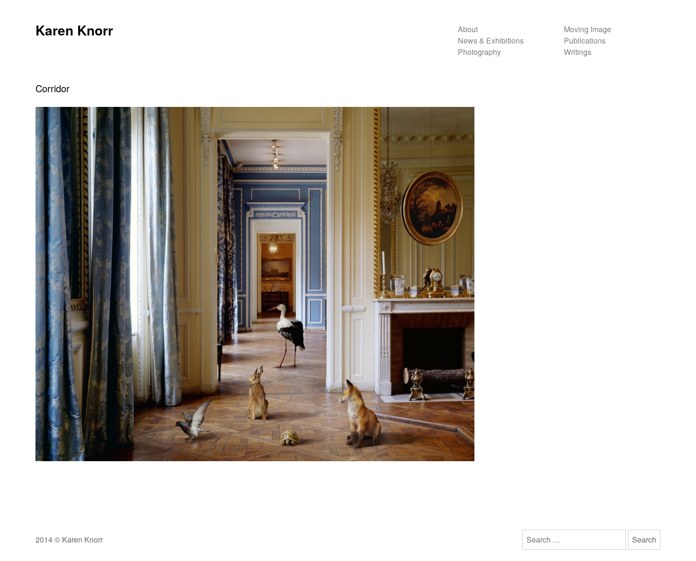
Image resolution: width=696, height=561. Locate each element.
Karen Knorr (74, 30)
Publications (585, 40)
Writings (577, 51)
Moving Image (587, 29)
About (468, 29)
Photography (479, 51)
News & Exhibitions (491, 40)
